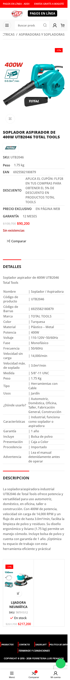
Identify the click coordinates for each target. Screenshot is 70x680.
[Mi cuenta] (55, 25)
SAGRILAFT (40, 644)
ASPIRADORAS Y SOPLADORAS (42, 34)
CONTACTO (24, 644)
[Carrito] (62, 25)
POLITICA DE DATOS (59, 644)
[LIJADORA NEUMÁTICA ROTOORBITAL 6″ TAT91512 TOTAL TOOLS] (18, 579)
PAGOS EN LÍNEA (42, 13)
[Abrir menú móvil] (7, 25)
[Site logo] (17, 13)
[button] (18, 593)
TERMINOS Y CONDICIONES (34, 650)
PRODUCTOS (7, 644)
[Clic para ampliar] (10, 118)
